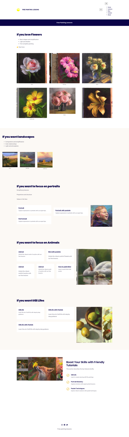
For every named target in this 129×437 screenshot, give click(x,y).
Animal (21, 252)
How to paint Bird (64, 267)
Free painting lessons (30, 10)
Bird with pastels (54, 252)
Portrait (21, 208)
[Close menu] (106, 3)
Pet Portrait (23, 219)
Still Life (21, 310)
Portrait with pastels (62, 210)
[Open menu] (100, 9)
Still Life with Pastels (55, 310)
